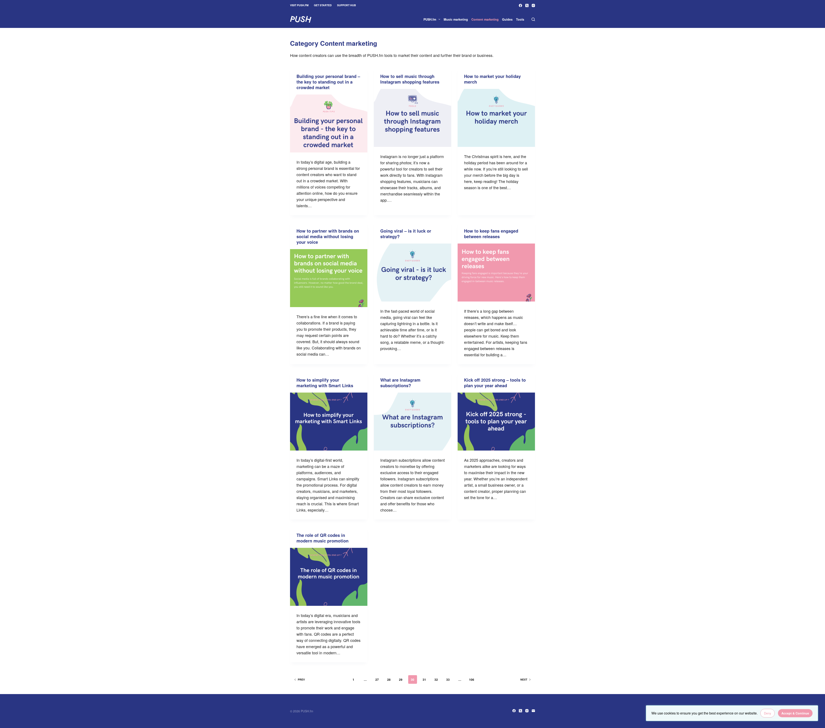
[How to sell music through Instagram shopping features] (412, 118)
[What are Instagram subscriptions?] (412, 422)
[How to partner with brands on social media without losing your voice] (328, 278)
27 (377, 679)
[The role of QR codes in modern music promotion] (328, 577)
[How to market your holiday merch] (496, 118)
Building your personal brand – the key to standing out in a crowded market (328, 81)
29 (400, 679)
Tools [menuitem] (520, 19)
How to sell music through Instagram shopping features (409, 79)
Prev (301, 679)
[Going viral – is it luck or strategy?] (412, 273)
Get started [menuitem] (323, 5)
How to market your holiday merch (492, 79)
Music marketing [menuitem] (456, 19)
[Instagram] (533, 5)
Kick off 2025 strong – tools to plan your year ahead (495, 382)
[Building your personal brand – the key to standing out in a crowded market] (328, 123)
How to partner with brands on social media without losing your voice (327, 236)
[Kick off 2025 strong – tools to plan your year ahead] (496, 422)
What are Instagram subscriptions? (400, 382)
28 (389, 679)
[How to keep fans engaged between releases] (496, 273)
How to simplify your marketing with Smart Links (324, 382)
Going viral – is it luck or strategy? (405, 233)
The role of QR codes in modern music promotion (322, 538)
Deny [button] (767, 713)
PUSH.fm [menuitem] (429, 19)
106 (471, 679)
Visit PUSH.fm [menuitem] (299, 5)
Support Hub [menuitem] (346, 5)
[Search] (533, 19)
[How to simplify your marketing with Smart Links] (328, 422)
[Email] (533, 710)
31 (424, 679)
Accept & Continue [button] (795, 713)
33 (448, 679)
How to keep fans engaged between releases (491, 233)
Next (523, 679)
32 (436, 679)
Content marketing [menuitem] (485, 19)
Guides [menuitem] (507, 19)
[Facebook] (520, 5)
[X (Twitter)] (527, 5)
